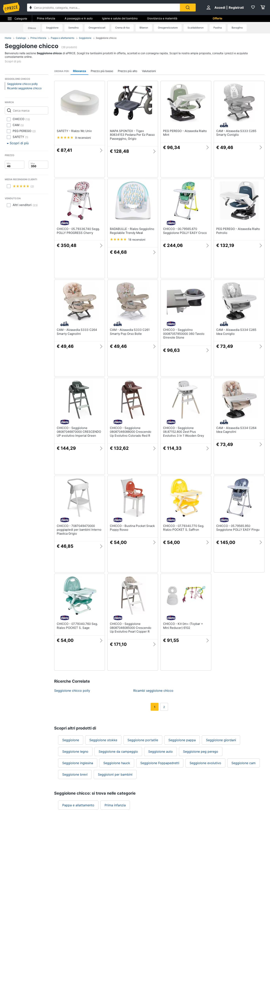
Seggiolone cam (243, 763)
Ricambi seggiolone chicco (24, 88)
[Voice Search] (30, 8)
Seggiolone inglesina (77, 763)
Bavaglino (237, 27)
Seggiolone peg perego (200, 751)
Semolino (73, 27)
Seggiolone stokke (103, 740)
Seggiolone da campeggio (118, 751)
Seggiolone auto (160, 751)
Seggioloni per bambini (115, 774)
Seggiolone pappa (182, 740)
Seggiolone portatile (142, 740)
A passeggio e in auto (79, 18)
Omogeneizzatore (168, 27)
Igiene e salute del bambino (120, 18)
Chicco (32, 28)
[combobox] (103, 7)
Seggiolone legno (75, 751)
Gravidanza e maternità (162, 18)
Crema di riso (122, 27)
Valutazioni (149, 71)
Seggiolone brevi (75, 774)
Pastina (217, 27)
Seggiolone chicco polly (22, 83)
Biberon (144, 27)
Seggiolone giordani (221, 740)
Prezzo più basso (102, 71)
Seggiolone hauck (116, 763)
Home (8, 37)
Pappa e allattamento (62, 37)
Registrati (236, 7)
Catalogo (21, 37)
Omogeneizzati (97, 27)
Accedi (219, 7)
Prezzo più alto (127, 71)
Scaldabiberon (196, 27)
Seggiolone (52, 27)
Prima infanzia (46, 18)
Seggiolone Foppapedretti (159, 763)
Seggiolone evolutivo (205, 763)
